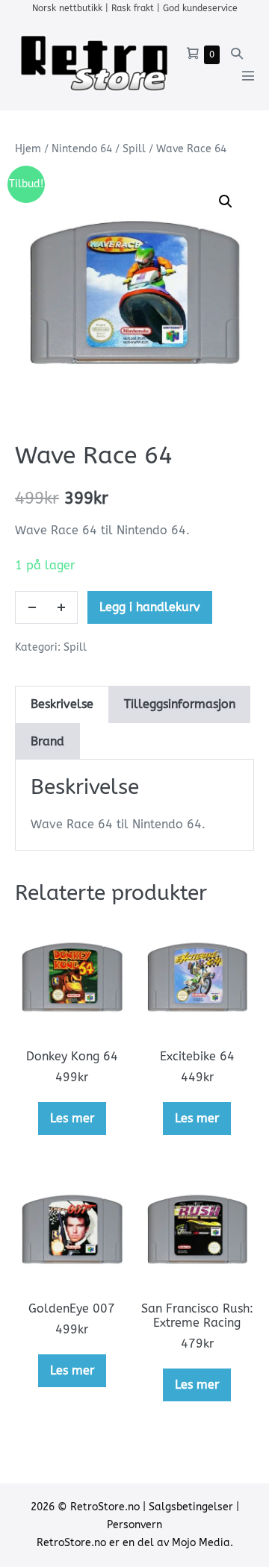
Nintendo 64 (82, 149)
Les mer (72, 1118)
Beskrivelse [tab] (62, 704)
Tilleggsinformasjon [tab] (179, 704)
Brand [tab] (47, 741)
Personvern (134, 1524)
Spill (134, 149)
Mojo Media (201, 1542)
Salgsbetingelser (191, 1507)
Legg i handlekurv (149, 607)
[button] (237, 53)
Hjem (28, 149)
